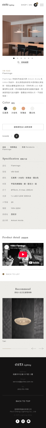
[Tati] (23, 320)
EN (30, 5)
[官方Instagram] (23, 421)
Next (41, 348)
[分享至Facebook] (16, 136)
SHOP (24, 5)
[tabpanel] (23, 35)
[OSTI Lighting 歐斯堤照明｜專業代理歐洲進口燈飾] (8, 5)
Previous (33, 348)
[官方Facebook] (17, 421)
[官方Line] (28, 421)
